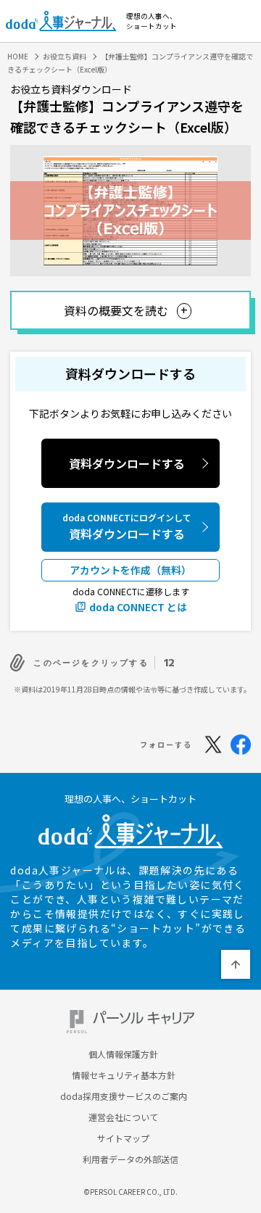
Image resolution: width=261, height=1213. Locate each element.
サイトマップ (123, 1138)
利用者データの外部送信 (130, 1159)
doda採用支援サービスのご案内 (123, 1096)
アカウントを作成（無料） (130, 570)
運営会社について (123, 1117)
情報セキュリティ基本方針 (123, 1075)
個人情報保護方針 (123, 1054)
